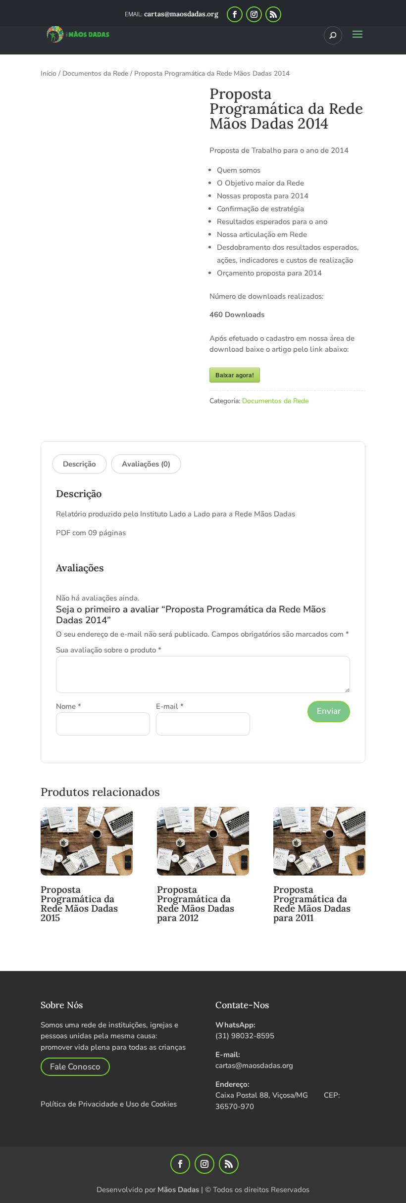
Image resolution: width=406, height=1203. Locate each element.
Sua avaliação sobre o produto (108, 650)
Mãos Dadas (178, 1190)
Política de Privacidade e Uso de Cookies (109, 1104)
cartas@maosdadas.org (254, 1065)
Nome (68, 706)
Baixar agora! (234, 374)
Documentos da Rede (95, 73)
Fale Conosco (75, 1066)
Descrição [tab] (79, 464)
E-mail (170, 706)
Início (48, 73)
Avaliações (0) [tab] (146, 464)
